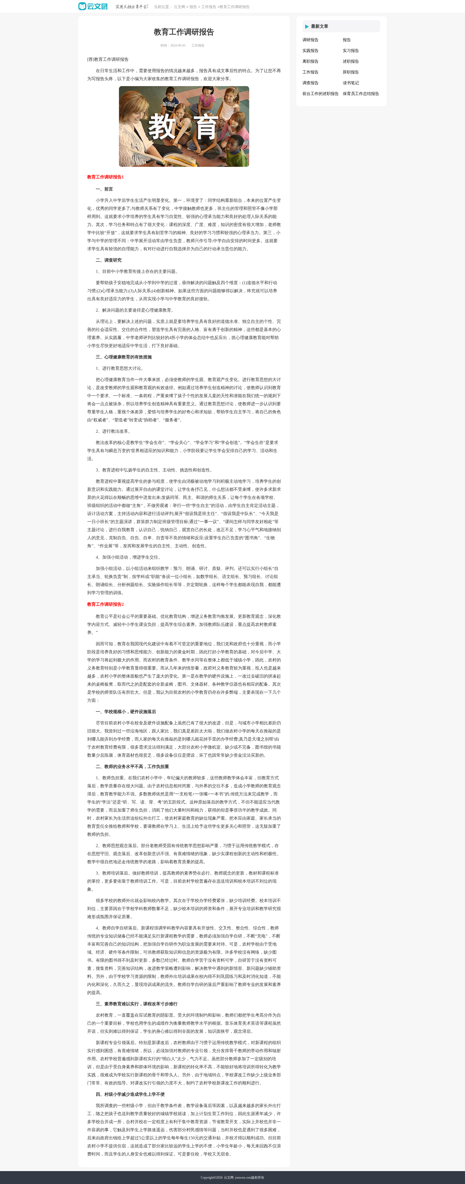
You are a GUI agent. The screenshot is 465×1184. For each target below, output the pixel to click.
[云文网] (92, 6)
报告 (193, 7)
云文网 (179, 7)
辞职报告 (351, 72)
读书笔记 (351, 83)
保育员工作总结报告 (361, 93)
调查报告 (310, 83)
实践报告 (310, 50)
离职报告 (310, 61)
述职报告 (351, 61)
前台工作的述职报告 (320, 93)
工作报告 (208, 7)
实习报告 (351, 50)
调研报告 (310, 40)
